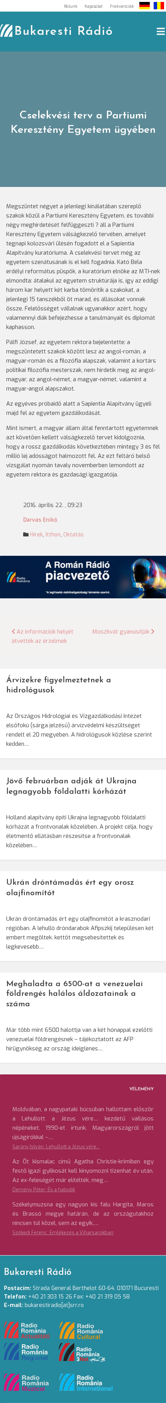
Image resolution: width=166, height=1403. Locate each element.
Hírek (36, 534)
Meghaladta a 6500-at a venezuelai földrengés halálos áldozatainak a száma (74, 994)
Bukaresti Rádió (63, 32)
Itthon (53, 534)
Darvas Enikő (40, 520)
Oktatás (73, 534)
